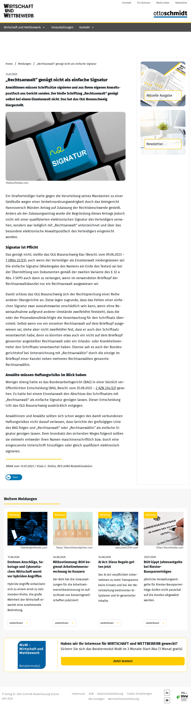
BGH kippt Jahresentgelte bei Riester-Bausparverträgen (164, 569)
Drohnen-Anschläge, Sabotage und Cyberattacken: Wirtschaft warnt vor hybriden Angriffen (27, 569)
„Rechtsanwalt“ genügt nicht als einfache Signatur (57, 79)
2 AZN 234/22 (105, 388)
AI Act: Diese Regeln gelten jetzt (118, 569)
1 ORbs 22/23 (15, 260)
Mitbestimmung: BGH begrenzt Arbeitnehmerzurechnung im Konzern (73, 569)
